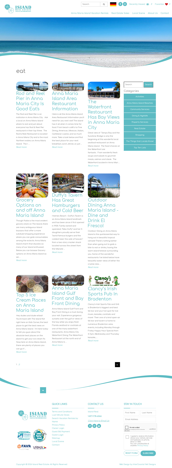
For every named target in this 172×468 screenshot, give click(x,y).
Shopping (139, 135)
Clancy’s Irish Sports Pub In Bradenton (103, 294)
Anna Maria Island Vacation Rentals (89, 13)
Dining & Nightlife (140, 116)
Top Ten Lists (140, 148)
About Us (153, 13)
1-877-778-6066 (95, 416)
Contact (165, 13)
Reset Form (131, 453)
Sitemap (56, 438)
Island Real (17, 8)
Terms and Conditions (62, 412)
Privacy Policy (58, 425)
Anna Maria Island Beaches (140, 103)
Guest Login (57, 435)
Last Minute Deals (60, 415)
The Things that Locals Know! (139, 141)
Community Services (139, 109)
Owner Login (58, 428)
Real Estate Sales (120, 13)
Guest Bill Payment (61, 432)
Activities (140, 97)
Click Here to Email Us (98, 421)
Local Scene (138, 13)
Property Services (140, 122)
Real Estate (139, 128)
